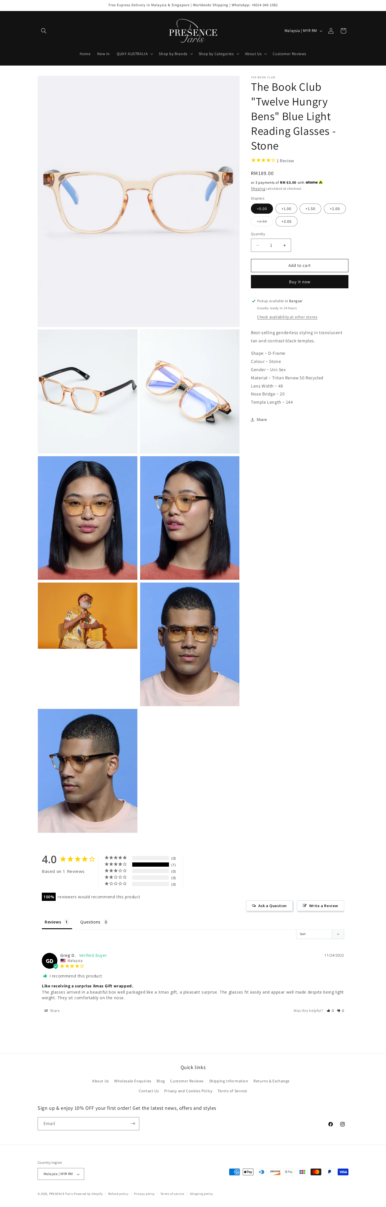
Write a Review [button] (323, 905)
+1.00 (286, 208)
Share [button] (262, 419)
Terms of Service (232, 1091)
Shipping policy (201, 1194)
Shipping (258, 188)
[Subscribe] (133, 1123)
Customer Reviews (187, 1080)
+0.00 (262, 208)
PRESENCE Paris (61, 1194)
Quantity (258, 234)
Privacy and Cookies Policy (188, 1091)
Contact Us (149, 1091)
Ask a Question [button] (272, 905)
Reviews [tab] (53, 922)
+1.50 (310, 208)
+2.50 (265, 223)
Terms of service (172, 1194)
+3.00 (286, 221)
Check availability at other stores (287, 316)
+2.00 (335, 208)
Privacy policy (144, 1194)
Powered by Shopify (88, 1194)
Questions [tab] (90, 922)
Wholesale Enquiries (132, 1080)
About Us (100, 1080)
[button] (44, 31)
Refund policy (118, 1194)
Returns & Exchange (271, 1080)
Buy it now (300, 281)
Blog (161, 1080)
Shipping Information (228, 1080)
